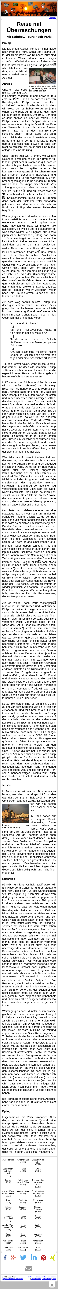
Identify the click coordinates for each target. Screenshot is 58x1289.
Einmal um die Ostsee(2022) (38, 1162)
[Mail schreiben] (29, 1268)
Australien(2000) (8, 1248)
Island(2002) (23, 1242)
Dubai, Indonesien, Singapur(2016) (38, 1193)
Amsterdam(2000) (38, 1242)
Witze (54, 1279)
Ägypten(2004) (37, 1235)
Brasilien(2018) (8, 1181)
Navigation (52, 18)
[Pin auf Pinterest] (43, 1258)
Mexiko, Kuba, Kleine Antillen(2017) (8, 1193)
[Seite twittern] (23, 1257)
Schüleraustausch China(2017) (23, 1182)
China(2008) (23, 1226)
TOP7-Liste (46, 1279)
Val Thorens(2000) (23, 1248)
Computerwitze (41, 1277)
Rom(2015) (8, 1201)
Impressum (52, 1277)
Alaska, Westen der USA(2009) (8, 1227)
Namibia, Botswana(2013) (38, 1209)
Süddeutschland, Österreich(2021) (8, 1172)
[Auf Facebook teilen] (4, 1258)
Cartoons (31, 1277)
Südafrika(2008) (38, 1226)
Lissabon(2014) (23, 1208)
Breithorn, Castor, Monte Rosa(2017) (38, 1183)
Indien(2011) (23, 1217)
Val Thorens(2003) (8, 1242)
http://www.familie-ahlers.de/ (13, 1279)
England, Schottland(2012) (8, 1218)
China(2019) (38, 1170)
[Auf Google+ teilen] (13, 1258)
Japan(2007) (8, 1235)
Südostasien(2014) (38, 1201)
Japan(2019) (23, 1170)
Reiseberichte (36, 1279)
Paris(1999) (38, 1248)
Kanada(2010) (38, 1217)
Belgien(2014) (8, 1208)
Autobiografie (8, 1160)
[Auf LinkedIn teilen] (33, 1258)
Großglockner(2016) (23, 1192)
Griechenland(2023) (23, 1161)
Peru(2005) (23, 1235)
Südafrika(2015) (23, 1201)
